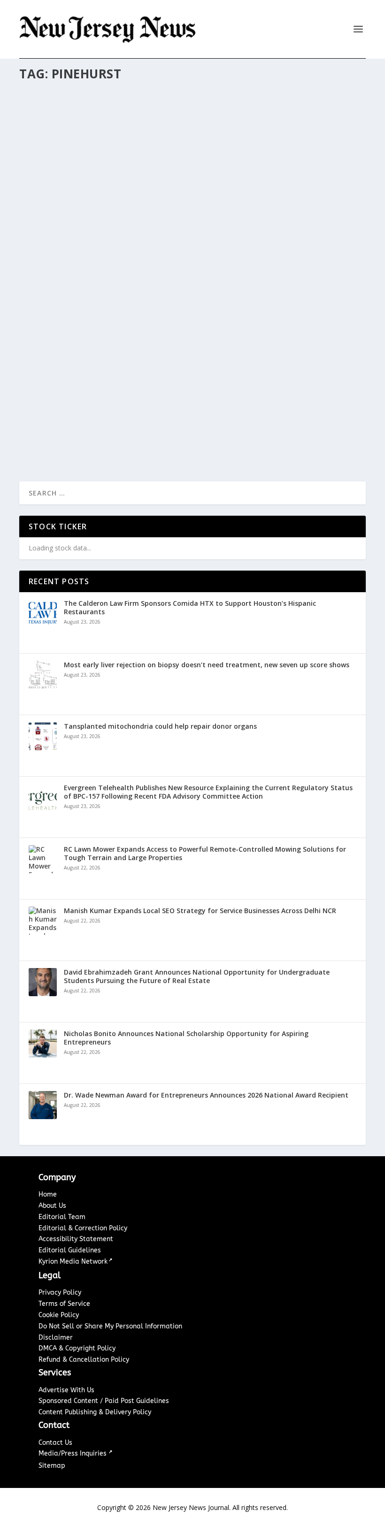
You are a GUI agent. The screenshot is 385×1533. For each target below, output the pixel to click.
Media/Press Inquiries (73, 1453)
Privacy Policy (59, 1293)
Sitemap (51, 1466)
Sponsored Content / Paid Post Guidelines (103, 1401)
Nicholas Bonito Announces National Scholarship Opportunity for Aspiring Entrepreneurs (186, 1038)
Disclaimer (55, 1338)
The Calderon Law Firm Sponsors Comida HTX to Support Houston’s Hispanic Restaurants (190, 607)
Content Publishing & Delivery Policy (94, 1412)
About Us (52, 1206)
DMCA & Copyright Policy (77, 1348)
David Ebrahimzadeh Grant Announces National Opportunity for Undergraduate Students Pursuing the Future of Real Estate (197, 976)
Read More (53, 444)
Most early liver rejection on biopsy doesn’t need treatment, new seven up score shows (206, 665)
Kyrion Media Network (73, 1262)
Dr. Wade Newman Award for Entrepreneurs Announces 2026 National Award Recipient (206, 1095)
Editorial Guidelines (69, 1250)
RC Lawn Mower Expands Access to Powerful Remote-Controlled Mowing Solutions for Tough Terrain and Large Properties (205, 853)
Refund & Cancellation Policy (83, 1360)
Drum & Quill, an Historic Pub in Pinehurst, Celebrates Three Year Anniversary (173, 408)
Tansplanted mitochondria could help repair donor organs (160, 726)
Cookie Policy (58, 1315)
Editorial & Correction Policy (82, 1228)
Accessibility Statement (75, 1239)
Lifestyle (92, 428)
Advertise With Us (66, 1390)
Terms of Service (64, 1304)
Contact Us (55, 1443)
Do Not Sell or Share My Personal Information (110, 1326)
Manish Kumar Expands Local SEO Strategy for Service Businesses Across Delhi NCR (200, 911)
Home (47, 1194)
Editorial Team (61, 1217)
